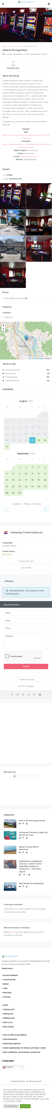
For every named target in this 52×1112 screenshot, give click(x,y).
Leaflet (29, 358)
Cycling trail (8, 1009)
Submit (26, 666)
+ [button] (3, 325)
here (16, 909)
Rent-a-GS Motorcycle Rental (32, 820)
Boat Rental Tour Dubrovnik (31, 883)
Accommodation (10, 975)
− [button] (3, 328)
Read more (7, 968)
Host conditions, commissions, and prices (21, 1052)
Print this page (27, 686)
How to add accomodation (15, 1035)
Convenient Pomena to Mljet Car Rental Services (33, 833)
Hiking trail (8, 1014)
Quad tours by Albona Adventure (28, 848)
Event (5, 1005)
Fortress (6, 997)
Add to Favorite (27, 679)
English (9, 1067)
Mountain (7, 992)
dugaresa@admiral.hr (29, 156)
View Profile (26, 568)
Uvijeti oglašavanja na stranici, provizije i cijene (24, 1048)
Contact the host (26, 561)
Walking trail (9, 1018)
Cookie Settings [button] (11, 1106)
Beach (6, 984)
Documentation (10, 1039)
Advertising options (12, 1043)
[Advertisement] (26, 733)
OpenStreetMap (39, 358)
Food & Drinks (9, 979)
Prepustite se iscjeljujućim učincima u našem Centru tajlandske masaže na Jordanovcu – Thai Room (30, 865)
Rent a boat (8, 1027)
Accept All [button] (25, 1106)
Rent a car (7, 1022)
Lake (5, 988)
